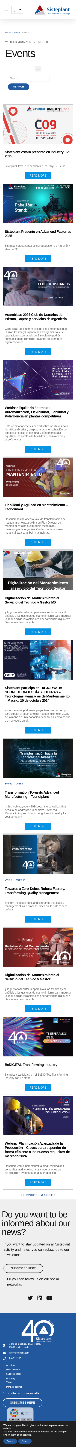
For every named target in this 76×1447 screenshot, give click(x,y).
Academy (16, 33)
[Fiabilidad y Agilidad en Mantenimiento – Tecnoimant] (38, 477)
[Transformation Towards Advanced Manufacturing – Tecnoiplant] (38, 758)
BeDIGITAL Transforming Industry (31, 1065)
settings (27, 1434)
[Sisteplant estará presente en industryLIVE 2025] (38, 124)
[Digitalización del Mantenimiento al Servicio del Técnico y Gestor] (38, 947)
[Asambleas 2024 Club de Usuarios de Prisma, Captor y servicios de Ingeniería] (38, 286)
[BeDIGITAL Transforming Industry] (38, 1036)
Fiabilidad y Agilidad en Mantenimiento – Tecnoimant (36, 507)
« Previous (28, 1195)
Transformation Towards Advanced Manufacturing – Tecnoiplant (32, 794)
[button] (6, 10)
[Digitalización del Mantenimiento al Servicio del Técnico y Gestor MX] (38, 570)
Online (19, 783)
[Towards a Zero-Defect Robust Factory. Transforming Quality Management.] (38, 854)
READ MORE (38, 175)
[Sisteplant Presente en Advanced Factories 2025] (38, 203)
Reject (25, 1441)
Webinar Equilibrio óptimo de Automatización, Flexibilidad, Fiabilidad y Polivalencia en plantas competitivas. (36, 412)
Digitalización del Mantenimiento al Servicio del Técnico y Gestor (32, 977)
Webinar (20, 879)
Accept (10, 1441)
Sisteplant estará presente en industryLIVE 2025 (38, 154)
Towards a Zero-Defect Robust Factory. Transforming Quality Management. (35, 891)
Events (8, 783)
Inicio (7, 33)
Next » (50, 1195)
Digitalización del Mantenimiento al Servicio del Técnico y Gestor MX (32, 600)
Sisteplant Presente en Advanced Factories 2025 (38, 234)
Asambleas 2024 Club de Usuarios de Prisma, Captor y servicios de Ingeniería (36, 317)
